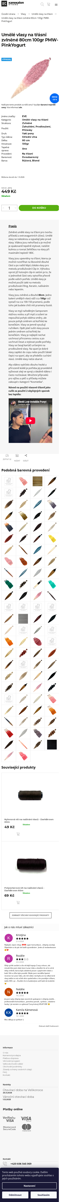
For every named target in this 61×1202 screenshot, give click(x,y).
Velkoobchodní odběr (13, 1064)
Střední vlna (29, 137)
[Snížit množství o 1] (15, 208)
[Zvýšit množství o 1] (3, 208)
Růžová (26, 160)
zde (20, 107)
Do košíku (39, 208)
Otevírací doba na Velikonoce (23, 1090)
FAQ (5, 1072)
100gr (25, 143)
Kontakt (6, 1075)
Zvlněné (27, 123)
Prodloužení (43, 126)
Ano (24, 148)
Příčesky (27, 130)
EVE (24, 116)
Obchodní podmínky (12, 1066)
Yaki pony (28, 133)
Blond (35, 160)
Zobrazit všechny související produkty (30, 915)
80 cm (26, 140)
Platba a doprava (10, 1058)
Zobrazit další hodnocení (48, 1026)
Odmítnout (15, 1195)
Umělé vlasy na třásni (35, 119)
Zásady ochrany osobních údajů (17, 1069)
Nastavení (29, 1185)
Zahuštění (28, 126)
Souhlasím (44, 1195)
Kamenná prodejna (12, 1055)
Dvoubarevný (30, 157)
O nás (5, 1052)
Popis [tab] (13, 226)
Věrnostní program (11, 1061)
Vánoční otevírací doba (18, 1096)
